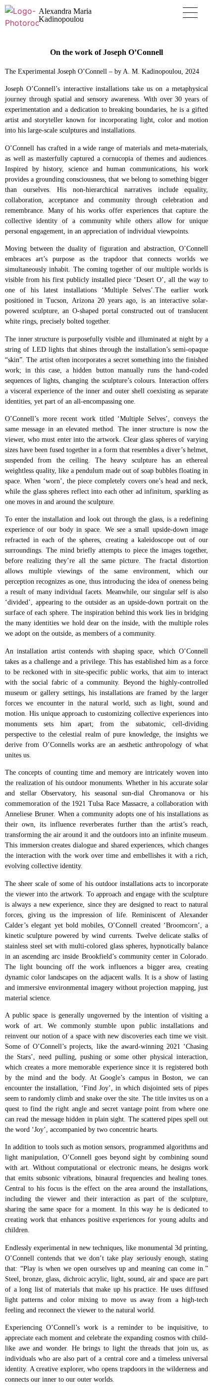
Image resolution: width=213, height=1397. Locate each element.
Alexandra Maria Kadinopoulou (65, 15)
